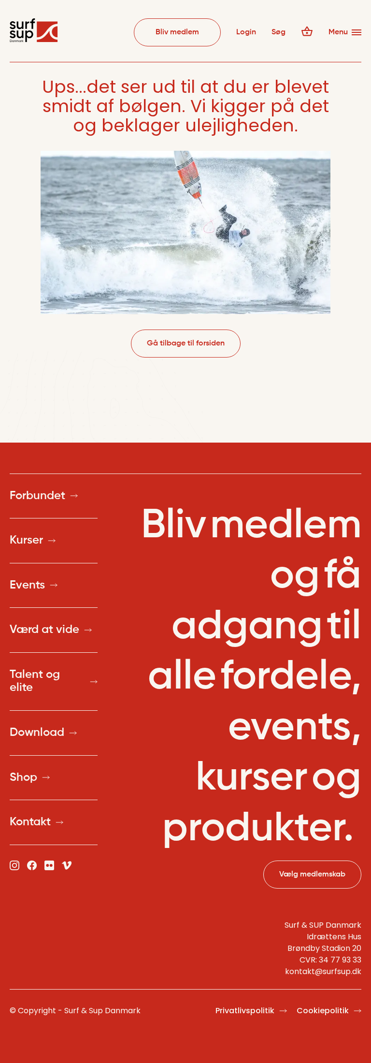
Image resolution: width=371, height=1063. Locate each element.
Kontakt (30, 822)
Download (37, 732)
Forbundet (37, 496)
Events (27, 585)
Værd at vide (44, 629)
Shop (23, 777)
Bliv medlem (177, 32)
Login (246, 32)
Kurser (26, 540)
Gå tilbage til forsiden (186, 343)
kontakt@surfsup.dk (323, 971)
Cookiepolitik (323, 1010)
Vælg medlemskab (312, 874)
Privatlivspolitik (244, 1010)
